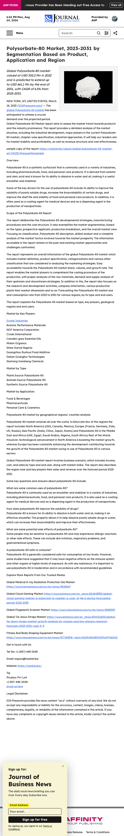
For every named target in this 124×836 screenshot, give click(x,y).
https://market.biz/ (30, 665)
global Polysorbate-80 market (25, 110)
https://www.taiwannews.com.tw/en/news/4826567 (38, 586)
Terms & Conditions (97, 832)
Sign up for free (34, 819)
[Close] (63, 766)
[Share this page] (115, 33)
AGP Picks (10, 5)
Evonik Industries (17, 320)
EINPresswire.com (30, 105)
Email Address (19, 805)
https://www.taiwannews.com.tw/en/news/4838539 (83, 609)
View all (116, 5)
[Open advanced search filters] (106, 33)
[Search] (99, 33)
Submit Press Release (69, 832)
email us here (14, 686)
